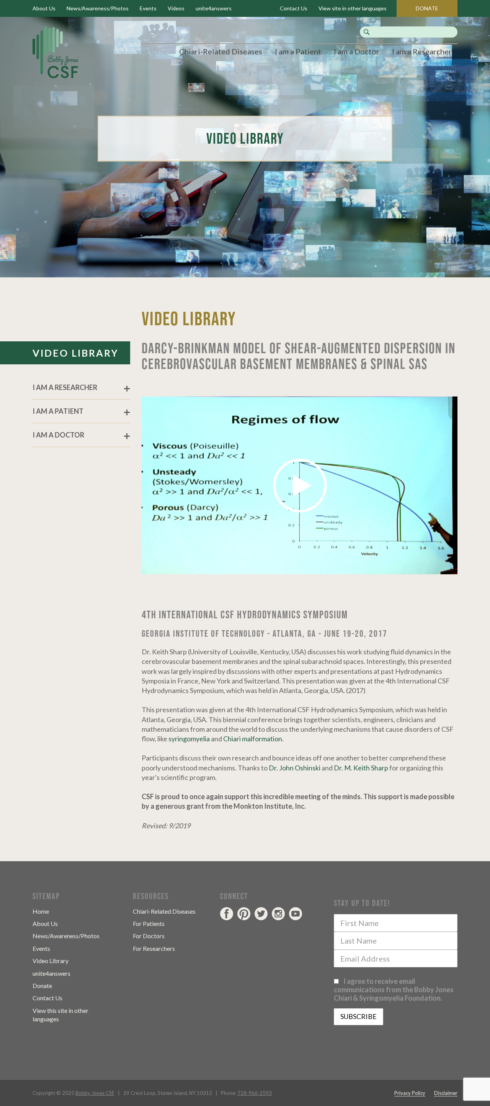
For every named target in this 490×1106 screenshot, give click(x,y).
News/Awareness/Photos (98, 8)
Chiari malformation (252, 738)
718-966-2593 (254, 1093)
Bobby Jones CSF (94, 1093)
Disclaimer (445, 1093)
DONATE (427, 8)
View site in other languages (352, 8)
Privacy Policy (409, 1093)
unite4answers (214, 8)
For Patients (149, 923)
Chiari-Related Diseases (220, 51)
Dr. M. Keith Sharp (361, 768)
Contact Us (293, 8)
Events (148, 8)
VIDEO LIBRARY (76, 353)
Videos (176, 8)
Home (41, 911)
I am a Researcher (422, 51)
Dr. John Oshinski (294, 768)
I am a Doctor (356, 51)
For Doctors (149, 935)
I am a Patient (298, 51)
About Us (44, 8)
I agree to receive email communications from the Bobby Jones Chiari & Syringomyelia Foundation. (394, 989)
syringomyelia (189, 738)
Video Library (51, 960)
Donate (42, 985)
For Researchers (154, 948)
